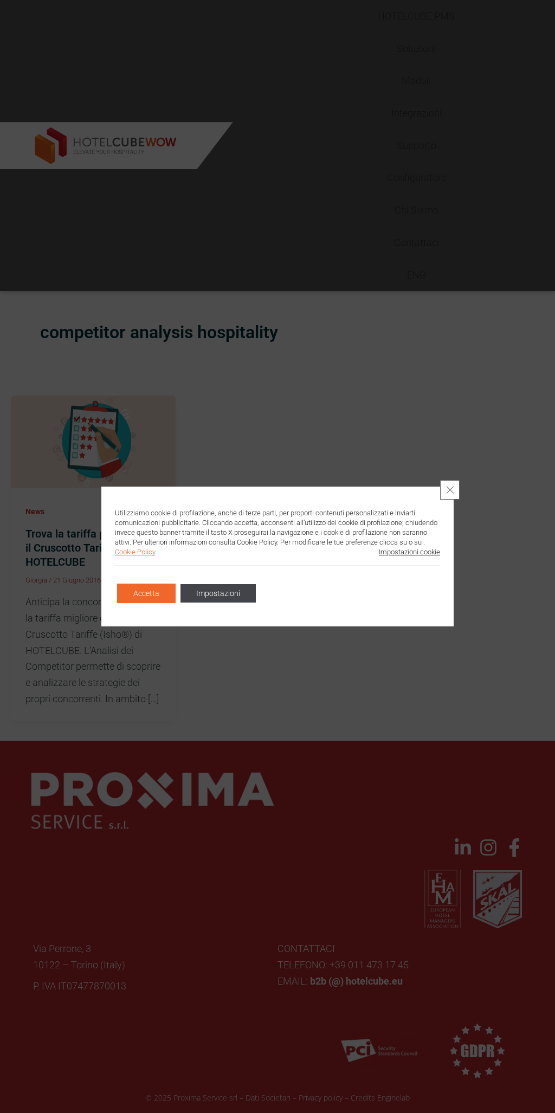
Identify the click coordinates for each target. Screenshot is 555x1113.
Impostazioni (218, 593)
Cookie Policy (135, 552)
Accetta (146, 593)
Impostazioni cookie (409, 552)
